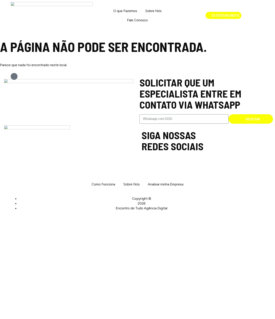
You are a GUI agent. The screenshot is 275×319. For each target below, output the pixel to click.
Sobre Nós (153, 11)
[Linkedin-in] (214, 131)
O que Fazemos (125, 11)
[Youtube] (218, 131)
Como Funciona (103, 184)
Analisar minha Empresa (165, 184)
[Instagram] (210, 131)
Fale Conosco (137, 20)
